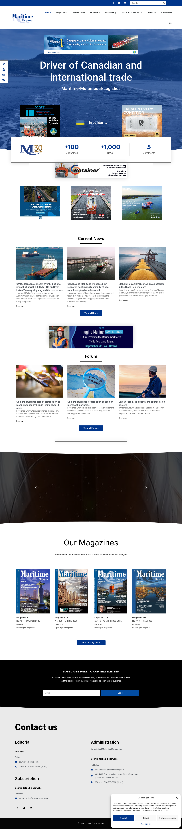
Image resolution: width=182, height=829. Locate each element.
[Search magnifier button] (164, 3)
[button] (176, 797)
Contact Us (166, 12)
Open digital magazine (25, 628)
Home (48, 12)
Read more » (21, 306)
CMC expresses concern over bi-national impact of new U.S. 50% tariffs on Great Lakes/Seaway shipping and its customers (39, 287)
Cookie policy (146, 824)
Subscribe (95, 12)
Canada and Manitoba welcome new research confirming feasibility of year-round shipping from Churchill (88, 287)
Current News (78, 12)
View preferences (167, 818)
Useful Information (130, 12)
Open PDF (20, 624)
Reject (146, 818)
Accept (123, 818)
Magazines (61, 12)
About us (152, 12)
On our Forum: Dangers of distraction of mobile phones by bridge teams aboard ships (38, 404)
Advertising (110, 12)
